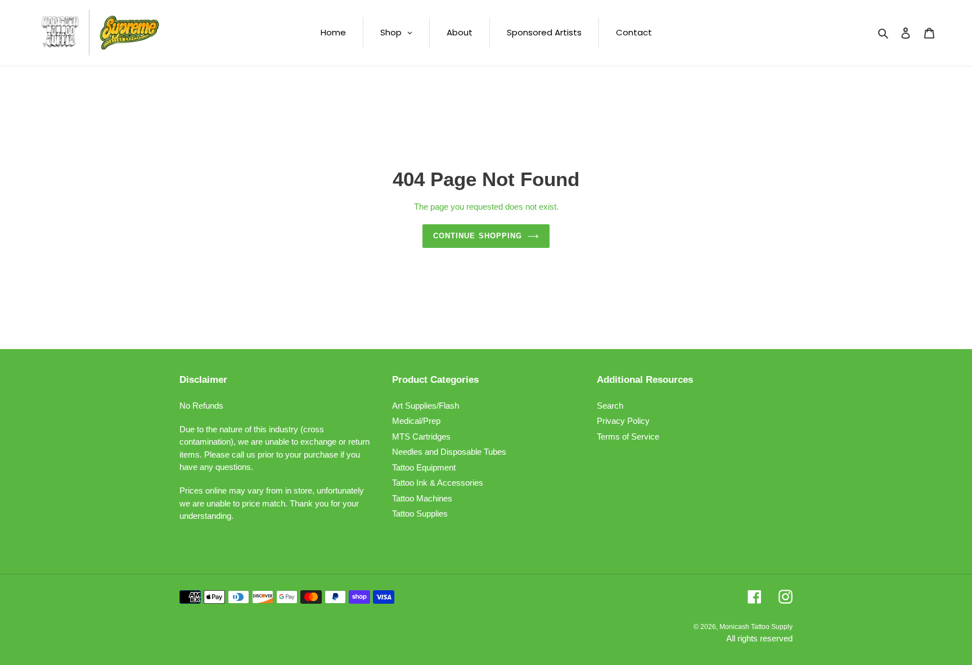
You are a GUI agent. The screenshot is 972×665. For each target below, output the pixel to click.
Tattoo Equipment (424, 467)
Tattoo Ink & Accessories (437, 482)
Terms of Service (628, 436)
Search (610, 405)
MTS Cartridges (421, 436)
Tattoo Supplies (420, 513)
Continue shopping (477, 236)
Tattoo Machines (422, 498)
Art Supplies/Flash (425, 405)
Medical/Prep (416, 421)
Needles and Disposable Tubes (449, 451)
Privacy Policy (623, 421)
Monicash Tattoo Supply (756, 627)
